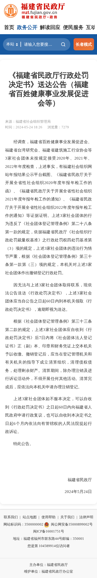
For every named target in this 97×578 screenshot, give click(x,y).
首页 (9, 27)
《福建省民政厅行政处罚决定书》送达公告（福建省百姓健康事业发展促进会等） (49, 89)
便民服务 (73, 27)
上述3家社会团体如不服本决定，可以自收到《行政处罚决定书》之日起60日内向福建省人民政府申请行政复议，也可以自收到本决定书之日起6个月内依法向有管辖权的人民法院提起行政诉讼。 (48, 415)
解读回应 (50, 27)
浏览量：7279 (58, 127)
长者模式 (84, 44)
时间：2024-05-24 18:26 (23, 127)
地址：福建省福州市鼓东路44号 (37, 539)
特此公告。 (19, 443)
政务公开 (27, 27)
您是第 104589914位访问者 (48, 546)
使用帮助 (48, 517)
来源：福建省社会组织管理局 (28, 121)
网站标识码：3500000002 (23, 524)
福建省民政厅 (76, 479)
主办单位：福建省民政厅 (48, 565)
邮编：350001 (73, 539)
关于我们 (67, 517)
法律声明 (86, 517)
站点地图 (30, 517)
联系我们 (11, 517)
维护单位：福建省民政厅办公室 (48, 571)
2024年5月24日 (74, 491)
